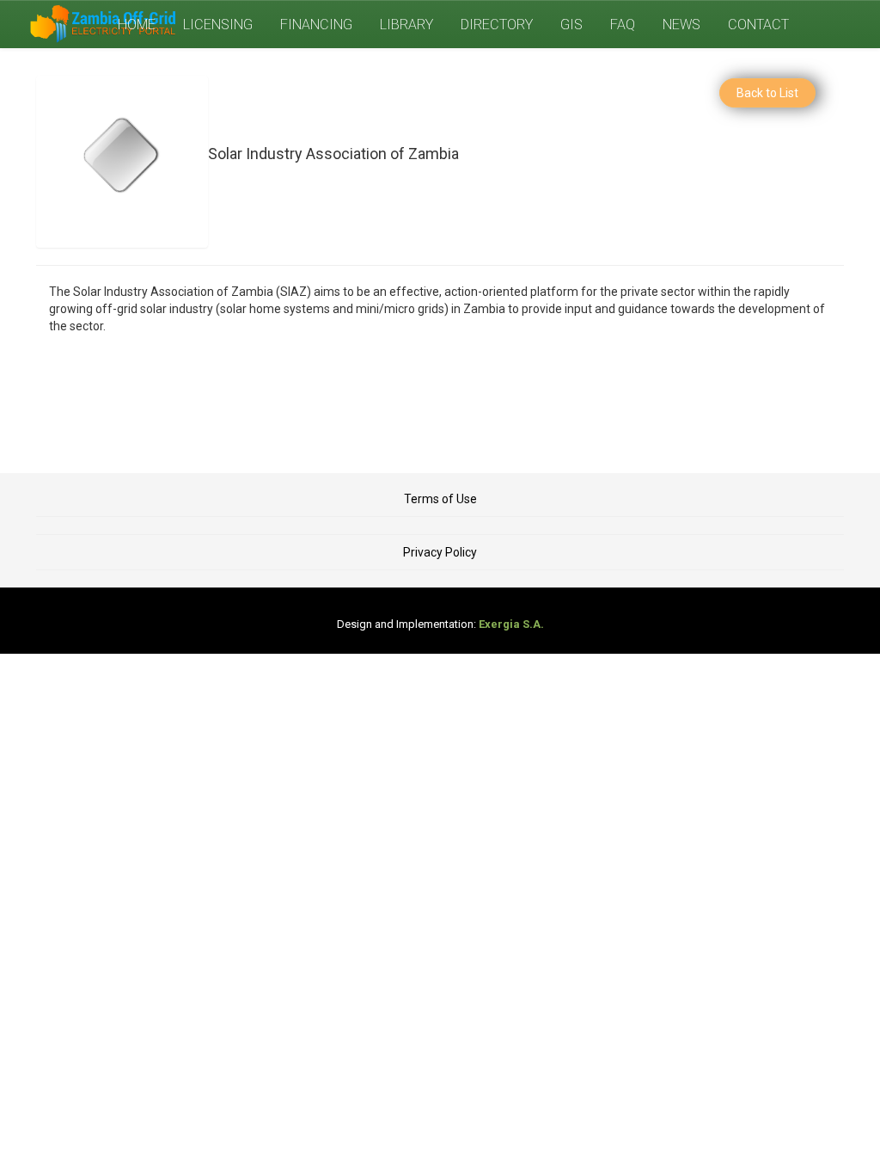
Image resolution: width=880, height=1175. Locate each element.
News (681, 24)
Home (137, 24)
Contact (758, 24)
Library (406, 24)
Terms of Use (440, 499)
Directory (497, 24)
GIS (571, 24)
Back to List (767, 93)
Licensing (218, 24)
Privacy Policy (440, 552)
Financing (316, 24)
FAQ (622, 24)
